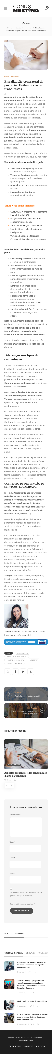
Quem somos (15, 1046)
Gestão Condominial (23, 28)
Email (12, 858)
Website (13, 873)
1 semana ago (21, 993)
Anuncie (28, 1046)
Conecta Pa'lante (26, 1040)
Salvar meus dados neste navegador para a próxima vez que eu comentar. (26, 894)
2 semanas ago (22, 1024)
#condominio (22, 653)
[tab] (31, 953)
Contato (40, 1046)
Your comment (16, 814)
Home (9, 28)
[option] (26, 759)
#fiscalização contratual (17, 657)
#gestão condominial (15, 660)
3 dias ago (20, 972)
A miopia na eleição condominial (26, 225)
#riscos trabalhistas (14, 663)
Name (12, 842)
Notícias (18, 693)
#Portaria (34, 660)
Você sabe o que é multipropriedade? (27, 696)
